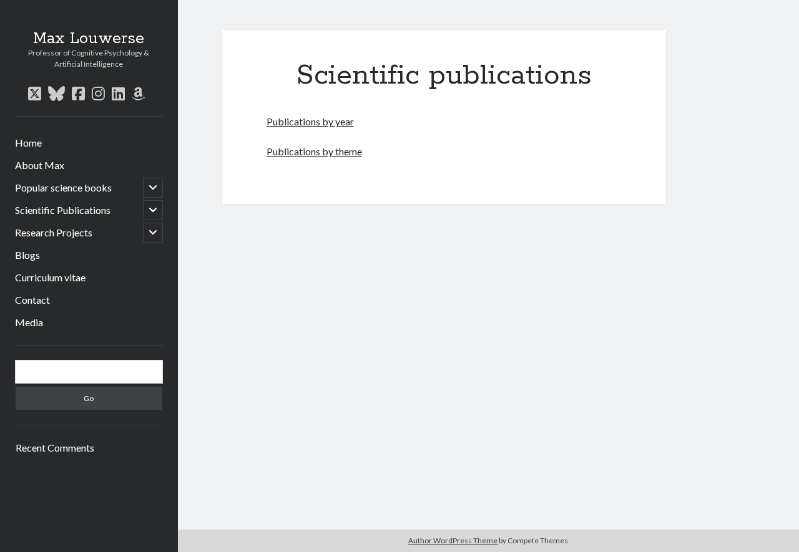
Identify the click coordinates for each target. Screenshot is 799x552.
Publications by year (310, 121)
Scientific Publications (62, 210)
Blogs (27, 255)
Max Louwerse (88, 39)
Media (29, 322)
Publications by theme (314, 151)
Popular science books (63, 187)
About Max (39, 165)
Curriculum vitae (50, 277)
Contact (32, 300)
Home (28, 142)
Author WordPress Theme (453, 540)
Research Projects (53, 232)
